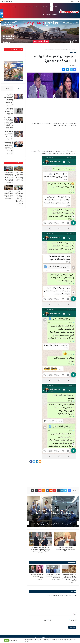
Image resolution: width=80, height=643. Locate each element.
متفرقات (26, 6)
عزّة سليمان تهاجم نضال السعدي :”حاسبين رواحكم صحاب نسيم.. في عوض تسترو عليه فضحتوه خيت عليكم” (9, 147)
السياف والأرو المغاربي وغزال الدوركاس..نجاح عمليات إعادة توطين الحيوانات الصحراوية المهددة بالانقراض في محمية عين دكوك (69, 577)
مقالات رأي (54, 14)
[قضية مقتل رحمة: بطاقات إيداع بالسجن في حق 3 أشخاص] (36, 569)
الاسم (74, 614)
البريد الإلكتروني (72, 620)
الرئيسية (55, 6)
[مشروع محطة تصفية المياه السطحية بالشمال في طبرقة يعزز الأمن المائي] (18, 168)
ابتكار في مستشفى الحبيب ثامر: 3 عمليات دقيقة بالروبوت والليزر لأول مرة (53, 576)
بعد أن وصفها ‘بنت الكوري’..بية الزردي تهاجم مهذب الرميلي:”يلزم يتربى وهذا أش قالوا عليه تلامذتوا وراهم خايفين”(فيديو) (8, 122)
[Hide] (0, 22)
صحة (30, 6)
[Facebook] (30, 461)
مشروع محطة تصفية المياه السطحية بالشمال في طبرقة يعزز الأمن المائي (19, 176)
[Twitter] (33, 461)
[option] (53, 511)
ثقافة (37, 6)
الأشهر (19, 88)
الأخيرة (7, 88)
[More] (40, 461)
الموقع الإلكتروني (48, 620)
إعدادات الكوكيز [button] (13, 640)
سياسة (47, 6)
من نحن (48, 14)
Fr (43, 14)
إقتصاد (43, 6)
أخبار (51, 6)
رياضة (34, 6)
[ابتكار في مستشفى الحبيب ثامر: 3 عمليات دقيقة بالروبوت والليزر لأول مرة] (53, 569)
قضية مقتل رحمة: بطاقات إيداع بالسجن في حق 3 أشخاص (37, 576)
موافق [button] (6, 640)
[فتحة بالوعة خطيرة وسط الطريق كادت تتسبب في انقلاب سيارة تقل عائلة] (8, 187)
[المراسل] (69, 10)
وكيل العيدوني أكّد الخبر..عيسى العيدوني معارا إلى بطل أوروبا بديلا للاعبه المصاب (8, 135)
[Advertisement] (52, 111)
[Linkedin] (37, 461)
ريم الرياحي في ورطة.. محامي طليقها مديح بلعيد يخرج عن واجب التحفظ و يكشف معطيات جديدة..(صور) (8, 99)
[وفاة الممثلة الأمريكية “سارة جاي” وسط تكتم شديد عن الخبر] (18, 111)
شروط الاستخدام (42, 639)
